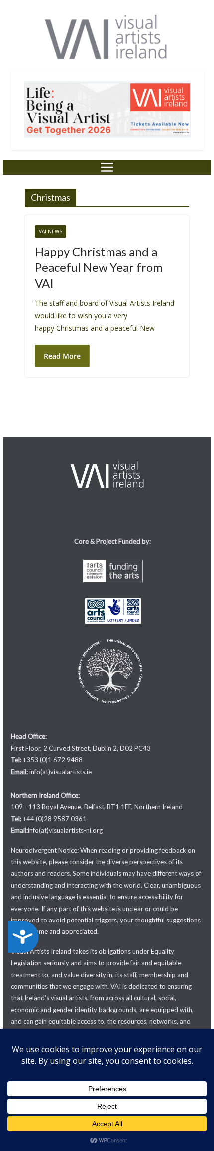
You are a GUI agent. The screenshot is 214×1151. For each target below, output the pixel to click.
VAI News (50, 231)
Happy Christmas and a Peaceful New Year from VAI (99, 267)
